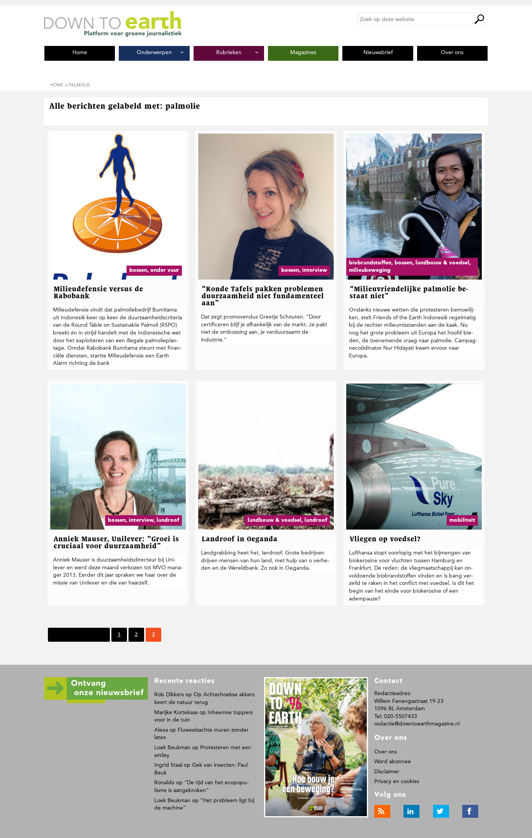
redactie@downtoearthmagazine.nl (417, 723)
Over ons (385, 751)
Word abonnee (392, 761)
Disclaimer (386, 771)
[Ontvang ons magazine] (96, 702)
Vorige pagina (87, 634)
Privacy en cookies (396, 781)
